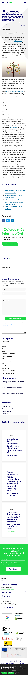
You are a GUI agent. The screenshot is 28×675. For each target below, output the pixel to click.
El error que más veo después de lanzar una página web (13, 382)
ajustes (14, 670)
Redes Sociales (5, 29)
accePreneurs (6, 341)
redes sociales (18, 41)
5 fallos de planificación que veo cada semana (12, 388)
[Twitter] (10, 607)
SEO (3, 363)
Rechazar (11, 672)
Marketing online (7, 356)
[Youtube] (12, 607)
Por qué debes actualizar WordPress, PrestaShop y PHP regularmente (12, 394)
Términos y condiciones (7, 662)
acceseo (14, 23)
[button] (3, 220)
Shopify (4, 366)
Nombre (5, 289)
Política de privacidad (7, 663)
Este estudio (13, 127)
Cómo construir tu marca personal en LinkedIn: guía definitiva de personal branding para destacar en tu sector (14, 484)
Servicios (6, 592)
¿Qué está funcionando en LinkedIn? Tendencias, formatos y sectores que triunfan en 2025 (13, 520)
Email (4, 293)
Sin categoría (6, 368)
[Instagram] (5, 607)
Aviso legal (18, 662)
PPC (3, 358)
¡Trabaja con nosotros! (7, 589)
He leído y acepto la (11, 564)
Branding (4, 346)
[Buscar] (24, 332)
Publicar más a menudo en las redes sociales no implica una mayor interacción (14, 202)
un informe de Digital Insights (15, 91)
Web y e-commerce (8, 373)
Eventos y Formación (8, 354)
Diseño (4, 351)
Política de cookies (19, 663)
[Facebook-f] (2, 607)
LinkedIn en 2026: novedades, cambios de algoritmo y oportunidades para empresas (14, 447)
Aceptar (4, 672)
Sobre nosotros (9, 584)
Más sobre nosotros (6, 587)
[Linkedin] (7, 607)
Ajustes (17, 672)
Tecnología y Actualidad (9, 371)
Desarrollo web (6, 349)
